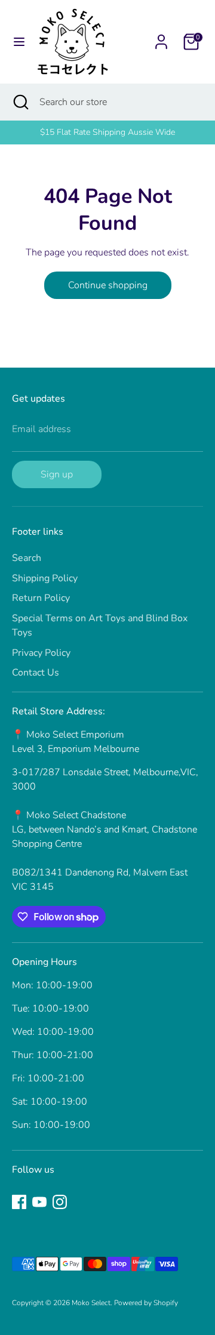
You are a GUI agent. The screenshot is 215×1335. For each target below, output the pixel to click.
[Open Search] (19, 102)
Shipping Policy (45, 578)
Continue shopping (108, 285)
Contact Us (35, 672)
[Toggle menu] (19, 42)
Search (26, 558)
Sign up (57, 474)
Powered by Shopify (146, 1303)
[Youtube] (39, 1202)
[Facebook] (19, 1202)
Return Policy (41, 598)
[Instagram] (60, 1202)
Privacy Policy (41, 652)
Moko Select (91, 1303)
